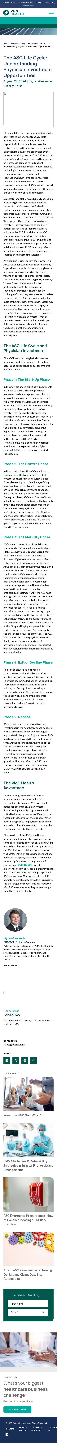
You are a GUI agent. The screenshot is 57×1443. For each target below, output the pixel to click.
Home (5, 43)
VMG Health (25, 865)
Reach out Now (17, 1409)
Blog (23, 43)
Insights (14, 43)
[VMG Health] (13, 13)
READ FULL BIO (10, 965)
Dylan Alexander (41, 81)
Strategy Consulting (14, 1044)
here (31, 5)
